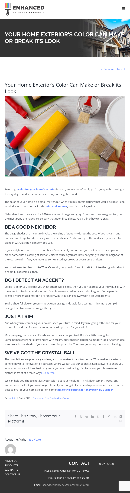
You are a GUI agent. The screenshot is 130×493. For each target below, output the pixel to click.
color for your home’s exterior (37, 189)
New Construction (53, 398)
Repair (66, 398)
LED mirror (47, 373)
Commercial (38, 398)
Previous (109, 69)
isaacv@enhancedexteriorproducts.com (66, 485)
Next (120, 69)
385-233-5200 (106, 464)
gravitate (12, 398)
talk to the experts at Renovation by (79, 389)
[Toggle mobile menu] (123, 8)
